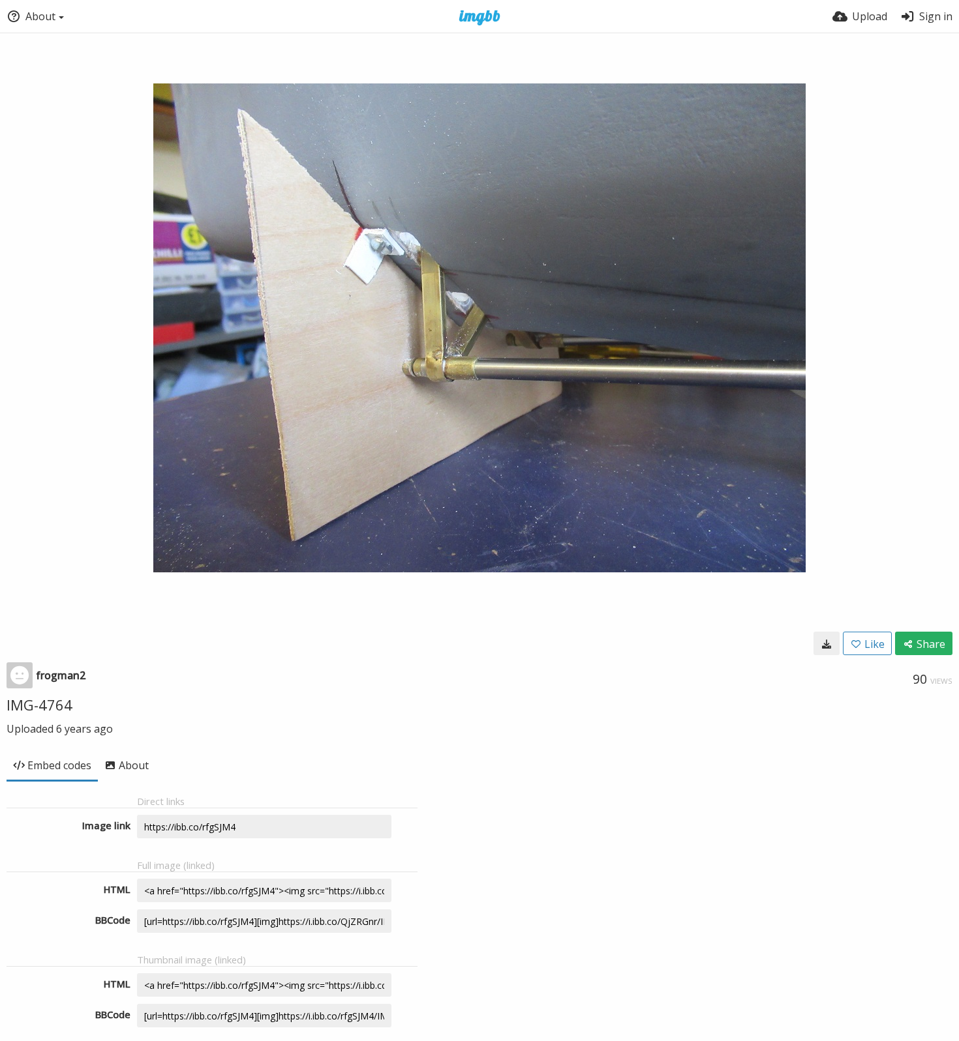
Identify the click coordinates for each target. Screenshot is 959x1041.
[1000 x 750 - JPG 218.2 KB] (827, 643)
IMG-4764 (39, 704)
